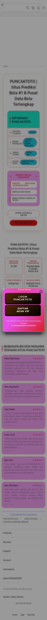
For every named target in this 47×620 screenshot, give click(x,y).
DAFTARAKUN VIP (23, 310)
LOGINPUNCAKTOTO (23, 298)
